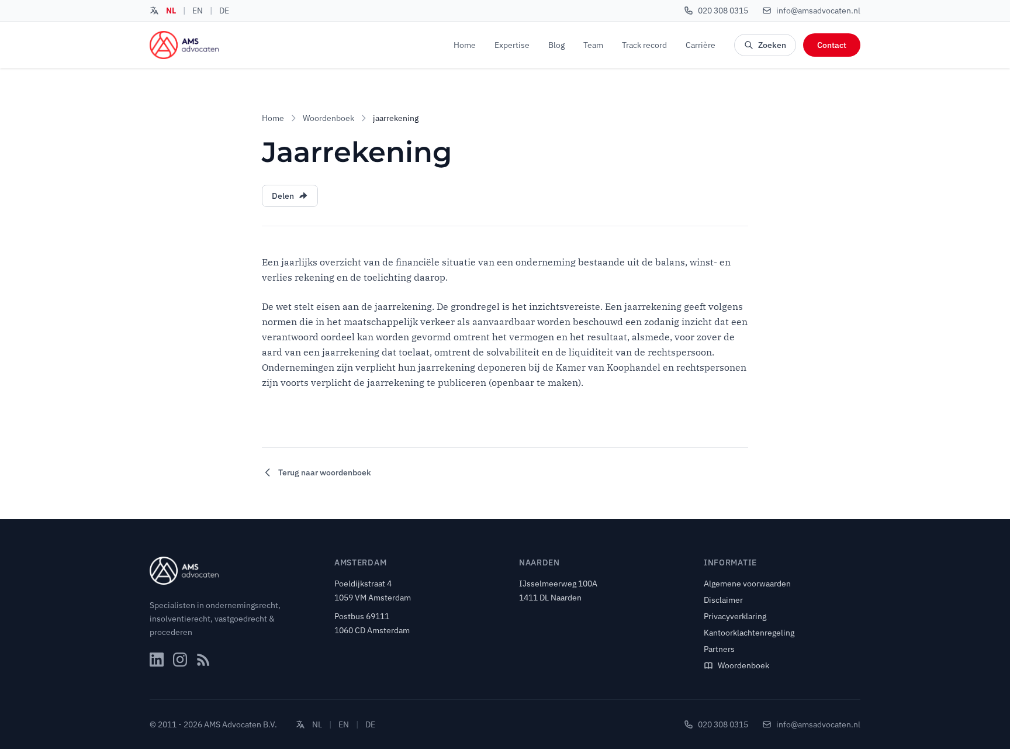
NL (171, 10)
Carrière (700, 45)
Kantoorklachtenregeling (749, 632)
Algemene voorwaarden (747, 583)
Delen (283, 196)
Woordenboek (328, 118)
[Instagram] (180, 660)
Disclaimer (723, 600)
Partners (719, 649)
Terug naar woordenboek (324, 472)
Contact (831, 45)
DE (224, 10)
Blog (556, 45)
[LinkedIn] (157, 660)
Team (593, 45)
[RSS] (203, 660)
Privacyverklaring (735, 616)
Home (465, 45)
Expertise (512, 45)
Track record (644, 45)
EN (197, 10)
